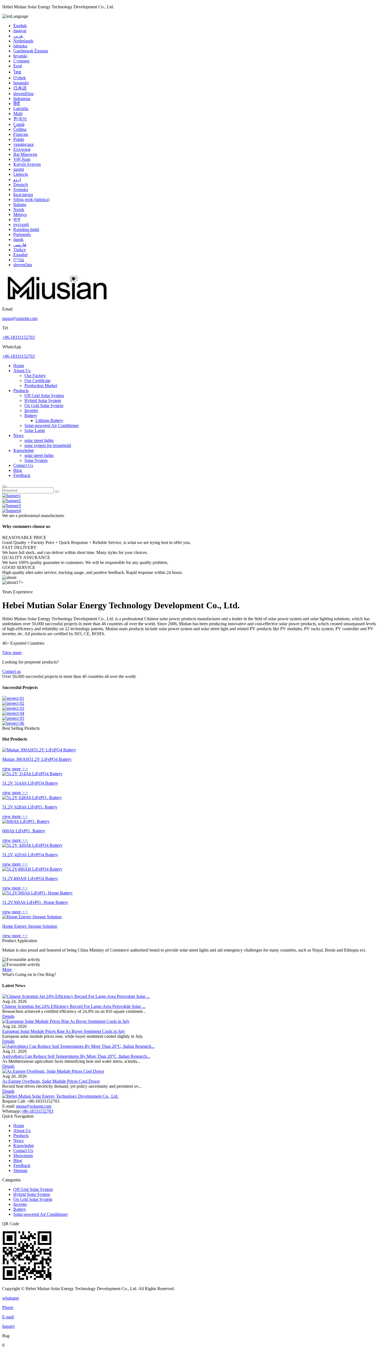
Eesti (17, 65)
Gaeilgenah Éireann (30, 51)
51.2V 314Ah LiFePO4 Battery (30, 783)
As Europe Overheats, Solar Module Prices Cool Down (51, 1081)
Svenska (20, 189)
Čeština (19, 129)
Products (21, 390)
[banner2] (11, 500)
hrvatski (20, 56)
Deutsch (20, 184)
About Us (22, 370)
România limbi (26, 229)
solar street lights (39, 440)
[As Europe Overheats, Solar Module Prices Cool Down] (53, 1071)
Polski (18, 139)
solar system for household (47, 445)
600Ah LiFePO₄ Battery (23, 830)
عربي (18, 36)
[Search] (4, 486)
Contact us (11, 671)
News (18, 435)
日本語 (20, 88)
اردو (17, 179)
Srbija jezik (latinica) (31, 199)
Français (20, 134)
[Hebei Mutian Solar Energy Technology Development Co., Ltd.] (57, 304)
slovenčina (22, 264)
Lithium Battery (49, 420)
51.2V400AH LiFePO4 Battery (30, 878)
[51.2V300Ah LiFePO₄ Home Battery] (37, 893)
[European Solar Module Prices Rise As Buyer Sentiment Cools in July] (66, 1021)
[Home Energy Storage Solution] (32, 916)
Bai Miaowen (25, 154)
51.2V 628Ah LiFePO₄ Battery (29, 807)
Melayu (20, 214)
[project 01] (13, 698)
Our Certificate (37, 380)
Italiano (19, 204)
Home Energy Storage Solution (29, 926)
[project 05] (13, 718)
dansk (18, 239)
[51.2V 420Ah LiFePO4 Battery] (32, 845)
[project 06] (13, 723)
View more (12, 652)
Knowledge (23, 450)
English (20, 25)
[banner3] (11, 505)
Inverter (31, 410)
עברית (18, 259)
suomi (18, 169)
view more (15, 768)
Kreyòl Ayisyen (27, 164)
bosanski (21, 82)
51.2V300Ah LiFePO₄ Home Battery (35, 902)
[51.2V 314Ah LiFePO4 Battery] (32, 773)
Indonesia (21, 98)
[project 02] (13, 703)
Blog (17, 470)
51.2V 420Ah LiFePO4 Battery (30, 854)
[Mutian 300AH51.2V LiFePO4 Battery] (39, 750)
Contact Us (23, 465)
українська (23, 144)
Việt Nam (21, 159)
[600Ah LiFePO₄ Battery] (26, 821)
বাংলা (16, 219)
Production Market (40, 385)
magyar (19, 30)
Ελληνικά (21, 149)
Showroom (23, 1155)
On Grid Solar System (43, 405)
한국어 (20, 118)
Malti (17, 113)
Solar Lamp (34, 430)
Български (23, 194)
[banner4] (11, 510)
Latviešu (20, 108)
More (7, 969)
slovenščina (23, 93)
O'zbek (19, 77)
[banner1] (11, 495)
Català (18, 124)
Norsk (18, 209)
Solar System (35, 460)
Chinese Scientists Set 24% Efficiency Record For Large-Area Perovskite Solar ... (73, 1006)
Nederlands (23, 41)
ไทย (17, 72)
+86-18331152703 (18, 337)
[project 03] (13, 708)
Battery (30, 415)
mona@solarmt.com (19, 318)
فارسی (19, 244)
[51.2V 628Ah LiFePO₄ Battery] (32, 797)
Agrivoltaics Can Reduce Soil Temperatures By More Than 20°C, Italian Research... (76, 1056)
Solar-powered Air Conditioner (51, 425)
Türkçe (19, 249)
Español (20, 254)
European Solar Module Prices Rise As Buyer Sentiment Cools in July (63, 1031)
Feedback (21, 475)
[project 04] (13, 713)
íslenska (20, 46)
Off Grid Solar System (44, 395)
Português (22, 234)
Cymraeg (21, 61)
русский (21, 224)
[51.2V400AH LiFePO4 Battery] (32, 869)
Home (18, 365)
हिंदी (16, 103)
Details (8, 1016)
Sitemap (20, 1170)
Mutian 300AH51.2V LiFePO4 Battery (37, 759)
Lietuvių (20, 174)
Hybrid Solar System (42, 400)
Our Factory (35, 375)
